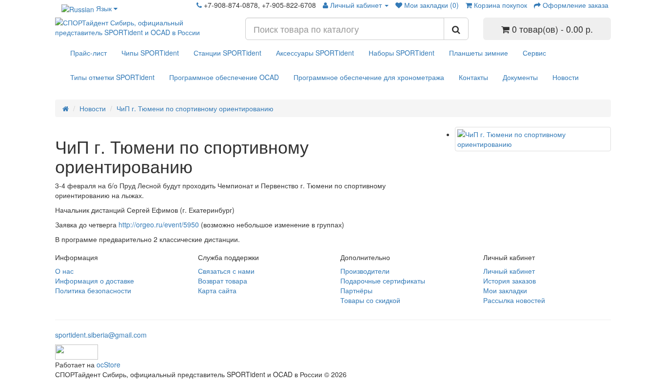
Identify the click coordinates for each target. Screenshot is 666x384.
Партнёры (356, 290)
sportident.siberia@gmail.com (101, 335)
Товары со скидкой (370, 300)
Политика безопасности (93, 290)
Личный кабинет (509, 271)
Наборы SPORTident (401, 53)
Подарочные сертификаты (382, 280)
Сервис (534, 53)
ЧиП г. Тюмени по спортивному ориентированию (195, 108)
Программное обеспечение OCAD (224, 77)
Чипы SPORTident (150, 53)
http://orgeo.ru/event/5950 (158, 224)
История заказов (509, 280)
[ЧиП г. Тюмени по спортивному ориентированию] (533, 139)
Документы (520, 77)
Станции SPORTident (227, 53)
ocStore (108, 364)
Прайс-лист (88, 53)
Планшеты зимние (478, 53)
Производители (365, 271)
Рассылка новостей (514, 300)
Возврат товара (222, 280)
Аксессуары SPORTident (315, 53)
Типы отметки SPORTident (112, 77)
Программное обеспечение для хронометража (369, 77)
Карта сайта (217, 290)
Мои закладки (505, 290)
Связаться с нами (226, 271)
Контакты (473, 77)
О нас (64, 271)
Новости (565, 77)
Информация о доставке (94, 280)
